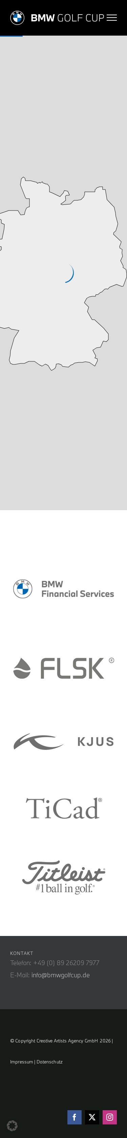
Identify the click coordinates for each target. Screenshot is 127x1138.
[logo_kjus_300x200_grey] (63, 741)
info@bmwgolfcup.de (60, 975)
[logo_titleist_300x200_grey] (63, 876)
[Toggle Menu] (112, 18)
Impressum (21, 1062)
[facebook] (74, 1117)
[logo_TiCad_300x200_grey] (63, 809)
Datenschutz (50, 1062)
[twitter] (92, 1117)
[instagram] (110, 1117)
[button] (12, 1126)
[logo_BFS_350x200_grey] (63, 590)
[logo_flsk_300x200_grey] (63, 668)
